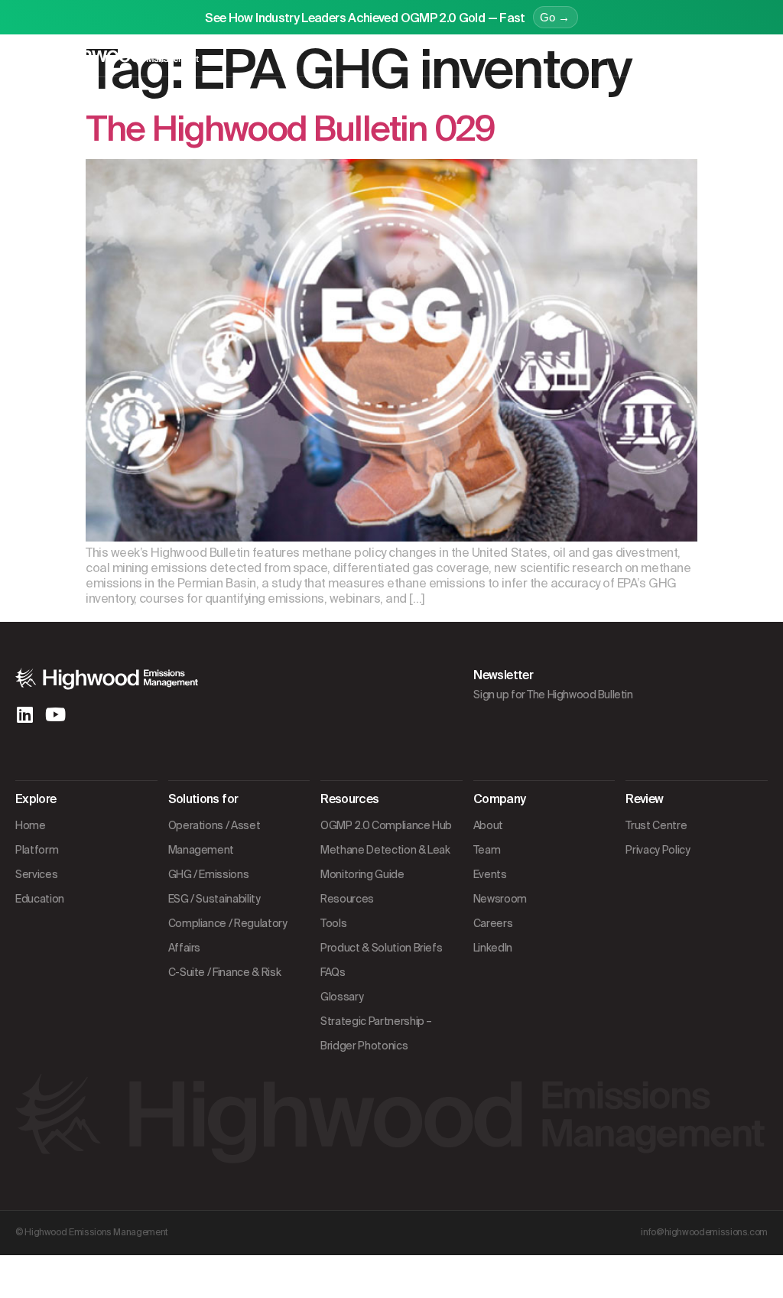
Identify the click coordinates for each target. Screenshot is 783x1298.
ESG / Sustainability (214, 899)
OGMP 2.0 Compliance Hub (386, 825)
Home (30, 825)
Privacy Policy (657, 850)
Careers (493, 923)
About (488, 825)
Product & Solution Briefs (381, 948)
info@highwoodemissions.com (704, 1232)
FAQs (333, 972)
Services (36, 874)
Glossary (341, 997)
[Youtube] (55, 714)
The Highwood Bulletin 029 (290, 128)
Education (39, 899)
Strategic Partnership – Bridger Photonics (376, 1033)
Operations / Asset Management (214, 837)
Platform (36, 850)
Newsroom (500, 899)
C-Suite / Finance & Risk (224, 972)
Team (487, 850)
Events (490, 874)
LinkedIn (492, 948)
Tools (333, 923)
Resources (347, 899)
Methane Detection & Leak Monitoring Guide (385, 862)
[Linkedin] (24, 714)
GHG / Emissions (208, 874)
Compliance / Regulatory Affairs (228, 935)
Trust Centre (656, 825)
